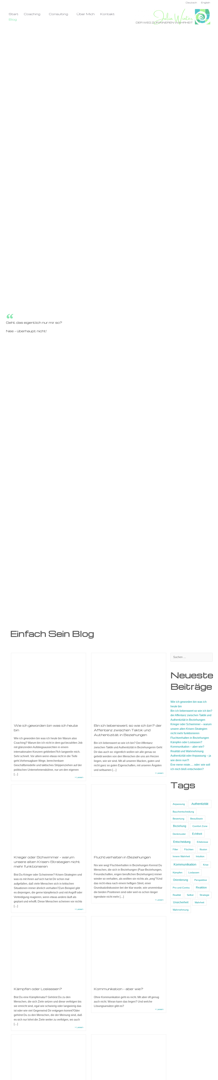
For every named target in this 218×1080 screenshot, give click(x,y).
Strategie (204, 895)
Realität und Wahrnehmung (187, 751)
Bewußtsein (196, 818)
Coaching (32, 14)
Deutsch (191, 2)
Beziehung (179, 826)
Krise (205, 864)
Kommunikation (185, 864)
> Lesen (79, 777)
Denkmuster (179, 834)
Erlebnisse (202, 842)
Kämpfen (177, 872)
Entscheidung (181, 841)
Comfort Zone (199, 826)
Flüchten (188, 849)
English (205, 2)
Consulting (58, 14)
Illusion (203, 849)
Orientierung (180, 879)
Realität (177, 895)
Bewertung (178, 818)
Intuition (200, 856)
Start (13, 14)
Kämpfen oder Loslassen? (38, 989)
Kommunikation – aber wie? (118, 989)
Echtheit (197, 833)
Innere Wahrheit (181, 856)
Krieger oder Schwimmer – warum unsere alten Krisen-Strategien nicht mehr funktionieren (47, 861)
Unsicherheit (180, 902)
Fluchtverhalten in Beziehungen (122, 857)
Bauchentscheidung (183, 811)
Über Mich (86, 14)
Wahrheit (199, 902)
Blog (13, 19)
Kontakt (107, 14)
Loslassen (193, 872)
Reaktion (201, 887)
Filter (175, 849)
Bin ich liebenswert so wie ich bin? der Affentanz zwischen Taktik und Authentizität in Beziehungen (128, 730)
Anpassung (179, 804)
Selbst (190, 895)
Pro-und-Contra (181, 887)
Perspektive (200, 880)
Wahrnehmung (181, 909)
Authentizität (199, 804)
